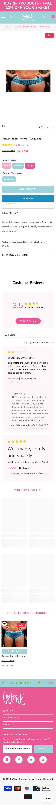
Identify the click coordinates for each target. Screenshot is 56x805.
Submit (43, 749)
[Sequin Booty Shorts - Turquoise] (14, 634)
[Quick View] (4, 624)
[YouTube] (31, 760)
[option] (28, 81)
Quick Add (14, 651)
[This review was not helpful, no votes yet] (45, 425)
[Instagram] (7, 760)
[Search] (11, 17)
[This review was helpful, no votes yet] (40, 425)
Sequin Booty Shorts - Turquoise (13, 656)
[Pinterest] (43, 760)
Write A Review (28, 321)
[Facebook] (19, 760)
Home (8, 27)
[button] (47, 127)
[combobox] (38, 342)
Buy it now (28, 198)
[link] (14, 535)
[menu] (3, 17)
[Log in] (44, 17)
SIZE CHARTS (10, 204)
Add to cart (28, 189)
